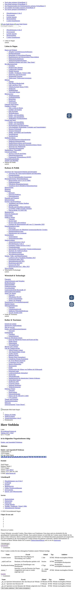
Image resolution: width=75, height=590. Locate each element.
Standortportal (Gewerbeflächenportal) (16, 302)
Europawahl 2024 (14, 265)
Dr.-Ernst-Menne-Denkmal (17, 360)
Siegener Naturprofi (15, 131)
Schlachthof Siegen (15, 380)
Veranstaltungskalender (12, 159)
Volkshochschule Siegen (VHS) (18, 87)
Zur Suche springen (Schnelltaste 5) (16, 9)
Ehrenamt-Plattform (15, 194)
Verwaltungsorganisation (16, 254)
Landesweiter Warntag (15, 69)
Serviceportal (10, 15)
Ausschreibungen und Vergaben (14, 281)
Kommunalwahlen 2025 (16, 259)
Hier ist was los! (10, 327)
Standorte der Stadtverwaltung (18, 251)
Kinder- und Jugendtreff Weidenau (11, 442)
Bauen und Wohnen (11, 50)
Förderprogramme (14, 182)
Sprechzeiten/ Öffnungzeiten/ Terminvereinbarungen (25, 249)
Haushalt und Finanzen (12, 198)
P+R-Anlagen (13, 397)
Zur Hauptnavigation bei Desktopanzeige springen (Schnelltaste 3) (25, 6)
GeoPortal (8, 483)
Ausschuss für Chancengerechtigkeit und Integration (21, 172)
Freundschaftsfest (14, 175)
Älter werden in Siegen (16, 108)
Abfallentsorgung (14, 95)
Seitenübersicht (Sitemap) (12, 508)
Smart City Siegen (10, 293)
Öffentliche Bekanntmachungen (18, 184)
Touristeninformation (11, 401)
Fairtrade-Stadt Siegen (11, 104)
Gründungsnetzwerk (15, 309)
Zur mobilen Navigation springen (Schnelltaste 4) (20, 7)
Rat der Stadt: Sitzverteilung (17, 222)
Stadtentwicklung (10, 138)
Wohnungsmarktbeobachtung (18, 60)
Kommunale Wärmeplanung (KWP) (20, 157)
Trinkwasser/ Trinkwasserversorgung (20, 78)
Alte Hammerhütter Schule (17, 352)
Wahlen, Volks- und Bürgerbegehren (16, 256)
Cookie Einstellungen (13, 21)
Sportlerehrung (13, 136)
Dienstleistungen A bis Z (14, 13)
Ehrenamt (8, 191)
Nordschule (12, 375)
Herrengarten (13, 366)
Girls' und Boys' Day (15, 85)
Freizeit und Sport (10, 120)
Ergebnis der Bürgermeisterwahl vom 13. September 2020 (26, 224)
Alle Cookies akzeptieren (23, 588)
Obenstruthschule (14, 376)
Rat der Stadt (13, 221)
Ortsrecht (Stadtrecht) (11, 214)
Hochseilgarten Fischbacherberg (18, 125)
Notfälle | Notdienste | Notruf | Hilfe (20, 73)
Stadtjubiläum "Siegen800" (13, 150)
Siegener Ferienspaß (15, 129)
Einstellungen (5, 544)
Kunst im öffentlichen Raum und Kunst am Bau (23, 339)
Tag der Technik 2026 (15, 312)
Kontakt (7, 484)
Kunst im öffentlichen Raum (13, 338)
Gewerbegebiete (10, 288)
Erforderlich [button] (4, 545)
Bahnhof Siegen (14, 355)
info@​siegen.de (11, 473)
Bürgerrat (8, 189)
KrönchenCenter (14, 371)
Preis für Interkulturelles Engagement (20, 177)
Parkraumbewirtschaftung (13, 291)
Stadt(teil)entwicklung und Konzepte (20, 143)
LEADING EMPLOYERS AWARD (20, 208)
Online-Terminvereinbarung (13, 488)
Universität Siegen (14, 92)
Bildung (7, 80)
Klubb (10, 367)
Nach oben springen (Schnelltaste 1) (16, 2)
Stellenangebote (13, 205)
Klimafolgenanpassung (16, 155)
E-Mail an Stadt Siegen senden (37, 457)
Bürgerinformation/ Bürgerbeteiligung (16, 179)
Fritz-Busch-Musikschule (16, 83)
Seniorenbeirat (9, 235)
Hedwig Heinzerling (15, 364)
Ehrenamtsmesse (14, 196)
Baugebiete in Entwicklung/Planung (20, 55)
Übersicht (12, 219)
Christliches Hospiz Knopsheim (18, 359)
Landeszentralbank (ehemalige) (18, 373)
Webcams (8, 403)
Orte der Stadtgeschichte (12, 348)
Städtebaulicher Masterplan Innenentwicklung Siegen (25, 145)
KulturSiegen (9, 332)
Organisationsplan (14, 247)
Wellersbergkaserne (15, 387)
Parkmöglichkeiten (14, 394)
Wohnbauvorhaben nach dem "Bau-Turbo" (22, 62)
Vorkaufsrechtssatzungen (16, 148)
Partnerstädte (9, 215)
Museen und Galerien (11, 346)
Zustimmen (6, 547)
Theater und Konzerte (11, 399)
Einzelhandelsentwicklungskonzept (19, 139)
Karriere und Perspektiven (13, 201)
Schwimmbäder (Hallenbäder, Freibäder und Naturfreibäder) (27, 127)
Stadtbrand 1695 (14, 382)
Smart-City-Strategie (15, 300)
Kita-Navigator (13, 111)
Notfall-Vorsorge (14, 71)
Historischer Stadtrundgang (13, 325)
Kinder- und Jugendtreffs (16, 117)
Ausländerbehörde (14, 97)
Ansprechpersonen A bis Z (17, 242)
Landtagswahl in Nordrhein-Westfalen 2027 (22, 258)
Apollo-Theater (13, 353)
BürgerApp (12, 228)
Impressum (8, 502)
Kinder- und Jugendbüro (16, 115)
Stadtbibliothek (13, 90)
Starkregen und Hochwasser (17, 74)
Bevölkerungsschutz (11, 64)
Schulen (11, 81)
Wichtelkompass (14, 113)
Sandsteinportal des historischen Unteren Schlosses (24, 378)
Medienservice (9, 212)
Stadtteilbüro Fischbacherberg (18, 118)
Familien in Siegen (10, 106)
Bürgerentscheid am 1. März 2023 (19, 266)
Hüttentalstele (13, 343)
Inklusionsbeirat (9, 200)
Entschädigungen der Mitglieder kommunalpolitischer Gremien (28, 229)
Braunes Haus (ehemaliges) (17, 357)
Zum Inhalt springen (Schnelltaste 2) (16, 4)
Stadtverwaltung (10, 240)
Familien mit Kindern (15, 110)
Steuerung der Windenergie (17, 146)
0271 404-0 (24, 457)
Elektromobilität (10, 284)
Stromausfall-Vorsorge (15, 76)
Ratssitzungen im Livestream (17, 233)
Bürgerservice (9, 94)
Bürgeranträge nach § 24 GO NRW (20, 180)
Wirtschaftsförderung (11, 305)
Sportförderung (13, 134)
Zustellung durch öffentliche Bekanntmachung (23, 186)
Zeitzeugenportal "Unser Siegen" (15, 404)
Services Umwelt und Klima (17, 153)
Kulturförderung (14, 336)
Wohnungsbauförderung (16, 59)
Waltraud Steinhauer (15, 385)
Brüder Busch (13, 341)
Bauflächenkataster (14, 53)
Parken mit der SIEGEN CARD (19, 396)
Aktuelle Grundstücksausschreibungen (20, 52)
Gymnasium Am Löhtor (16, 362)
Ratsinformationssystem (12, 226)
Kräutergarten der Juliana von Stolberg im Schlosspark (25, 369)
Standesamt (12, 101)
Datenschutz (8, 501)
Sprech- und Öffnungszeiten (13, 491)
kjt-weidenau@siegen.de (8, 431)
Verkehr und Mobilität (11, 160)
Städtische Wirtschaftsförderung (18, 311)
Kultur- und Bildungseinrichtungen (15, 329)
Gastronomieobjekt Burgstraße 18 (15, 290)
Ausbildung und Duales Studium (19, 203)
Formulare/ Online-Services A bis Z (19, 245)
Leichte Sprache (11, 17)
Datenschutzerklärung (37, 540)
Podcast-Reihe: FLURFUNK (18, 210)
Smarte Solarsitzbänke (15, 298)
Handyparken (13, 392)
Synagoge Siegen (14, 383)
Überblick (12, 66)
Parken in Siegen (10, 389)
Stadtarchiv (12, 88)
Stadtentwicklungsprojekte (17, 141)
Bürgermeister (9, 187)
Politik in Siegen (10, 217)
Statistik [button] (3, 574)
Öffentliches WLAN (15, 297)
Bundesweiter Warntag (16, 67)
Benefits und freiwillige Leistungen (19, 207)
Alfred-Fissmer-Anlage (16, 350)
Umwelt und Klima (11, 152)
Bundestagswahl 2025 (15, 263)
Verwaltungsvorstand (15, 252)
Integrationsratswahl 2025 (17, 261)
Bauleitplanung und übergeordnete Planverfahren (24, 57)
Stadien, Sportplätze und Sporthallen (20, 132)
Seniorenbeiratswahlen (16, 238)
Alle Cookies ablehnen (8, 588)
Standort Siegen (9, 304)
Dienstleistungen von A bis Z (14, 481)
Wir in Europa (9, 268)
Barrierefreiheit (11, 19)
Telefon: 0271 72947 (7, 433)
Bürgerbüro (12, 99)
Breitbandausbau (10, 283)
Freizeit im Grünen (10, 324)
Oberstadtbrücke (14, 345)
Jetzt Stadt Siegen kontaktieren (10, 457)
